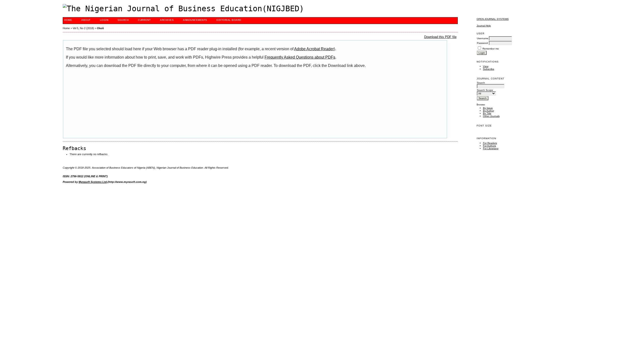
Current (144, 20)
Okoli (100, 28)
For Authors (489, 145)
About (86, 20)
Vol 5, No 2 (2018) (83, 28)
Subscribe (488, 69)
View (485, 66)
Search (123, 20)
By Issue (488, 108)
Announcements (195, 20)
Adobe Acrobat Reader (314, 49)
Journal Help (484, 25)
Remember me (490, 48)
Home (68, 20)
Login (104, 20)
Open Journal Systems (493, 19)
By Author (488, 110)
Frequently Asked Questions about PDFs (300, 57)
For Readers (490, 143)
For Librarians (490, 148)
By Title (487, 113)
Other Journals (491, 116)
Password (482, 43)
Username (482, 38)
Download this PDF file (440, 37)
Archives (167, 20)
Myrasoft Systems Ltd (93, 181)
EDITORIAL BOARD (229, 20)
